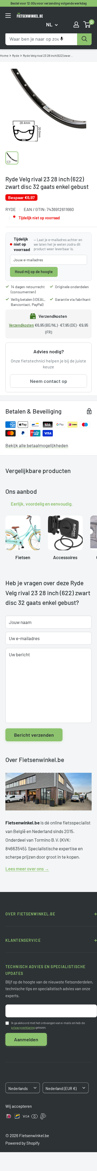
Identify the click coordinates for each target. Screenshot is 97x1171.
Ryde (15, 55)
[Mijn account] (76, 24)
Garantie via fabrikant (73, 299)
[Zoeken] (84, 38)
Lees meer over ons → (27, 868)
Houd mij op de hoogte (34, 271)
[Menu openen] (8, 15)
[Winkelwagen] (87, 24)
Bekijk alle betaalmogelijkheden (36, 445)
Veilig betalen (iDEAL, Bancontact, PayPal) (28, 302)
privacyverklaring (23, 1027)
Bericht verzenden (34, 735)
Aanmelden (26, 1039)
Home (4, 55)
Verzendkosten (21, 325)
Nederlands (18, 1088)
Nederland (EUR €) (61, 1088)
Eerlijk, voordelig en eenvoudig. (42, 503)
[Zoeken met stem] (61, 38)
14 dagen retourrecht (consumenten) (28, 289)
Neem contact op (48, 381)
